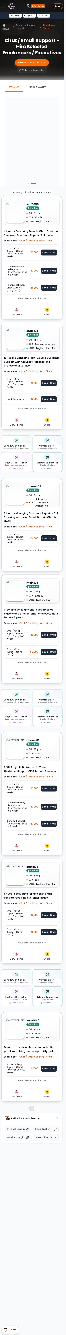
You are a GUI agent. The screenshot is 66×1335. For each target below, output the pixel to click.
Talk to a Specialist (33, 70)
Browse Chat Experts (30, 62)
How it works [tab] (37, 87)
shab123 (32, 331)
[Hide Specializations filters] (57, 1118)
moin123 (32, 583)
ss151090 (32, 204)
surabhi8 (32, 1020)
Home (5, 27)
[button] (32, 252)
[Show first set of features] (30, 183)
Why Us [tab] (14, 87)
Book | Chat (49, 252)
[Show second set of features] (35, 183)
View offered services (30, 298)
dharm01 (32, 740)
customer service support (25, 27)
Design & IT (29, 16)
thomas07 (33, 486)
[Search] (28, 6)
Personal (43, 16)
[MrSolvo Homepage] (11, 6)
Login (57, 6)
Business (15, 16)
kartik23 (32, 867)
